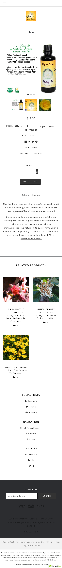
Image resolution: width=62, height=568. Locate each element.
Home (31, 32)
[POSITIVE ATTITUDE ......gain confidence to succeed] (16, 348)
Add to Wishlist (32, 136)
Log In (31, 460)
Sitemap (31, 439)
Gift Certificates (31, 454)
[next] (54, 69)
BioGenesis (31, 433)
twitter (32, 406)
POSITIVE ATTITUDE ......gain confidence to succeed (16, 370)
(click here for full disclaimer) (47, 560)
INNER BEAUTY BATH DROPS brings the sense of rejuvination (46, 314)
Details (25, 195)
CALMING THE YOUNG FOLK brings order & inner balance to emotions (16, 315)
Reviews (36, 195)
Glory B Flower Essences (31, 428)
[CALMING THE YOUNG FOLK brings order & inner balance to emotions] (16, 289)
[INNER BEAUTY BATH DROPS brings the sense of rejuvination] (46, 289)
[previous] (7, 69)
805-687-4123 (31, 531)
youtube (32, 412)
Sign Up (31, 465)
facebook (32, 401)
